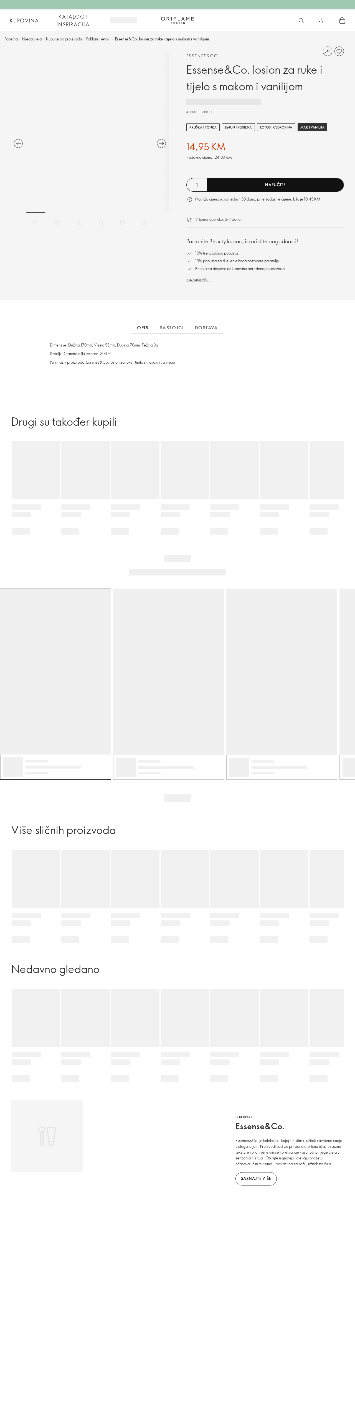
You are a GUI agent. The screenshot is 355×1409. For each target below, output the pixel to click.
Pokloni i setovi (98, 39)
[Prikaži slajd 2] (57, 222)
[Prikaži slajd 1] (35, 222)
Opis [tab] (142, 328)
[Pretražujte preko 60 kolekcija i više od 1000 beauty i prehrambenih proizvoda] (301, 20)
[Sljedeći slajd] (161, 143)
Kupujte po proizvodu (64, 39)
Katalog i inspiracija (73, 20)
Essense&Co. (203, 55)
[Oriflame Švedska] (177, 20)
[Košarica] (342, 20)
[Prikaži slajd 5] (122, 222)
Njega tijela (32, 39)
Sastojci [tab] (172, 328)
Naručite (275, 184)
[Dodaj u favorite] (339, 51)
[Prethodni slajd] (18, 143)
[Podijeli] (327, 51)
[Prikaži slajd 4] (100, 222)
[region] (90, 131)
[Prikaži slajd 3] (79, 222)
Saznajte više (197, 279)
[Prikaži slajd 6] (144, 222)
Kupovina (24, 20)
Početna (11, 39)
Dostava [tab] (206, 328)
